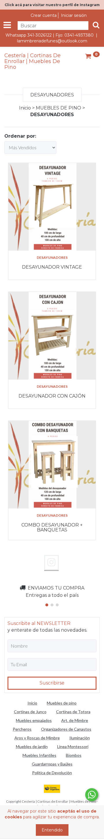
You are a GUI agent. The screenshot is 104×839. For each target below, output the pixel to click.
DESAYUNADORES (52, 257)
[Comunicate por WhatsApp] (91, 794)
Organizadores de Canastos (66, 729)
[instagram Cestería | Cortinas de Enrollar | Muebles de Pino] (51, 562)
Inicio (25, 108)
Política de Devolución (52, 772)
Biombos (73, 755)
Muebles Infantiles (39, 755)
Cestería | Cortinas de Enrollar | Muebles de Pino (32, 61)
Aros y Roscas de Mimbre (37, 737)
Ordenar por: (20, 136)
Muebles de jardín (32, 746)
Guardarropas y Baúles (52, 763)
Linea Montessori (72, 746)
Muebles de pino (62, 702)
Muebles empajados (34, 720)
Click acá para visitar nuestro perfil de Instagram (52, 5)
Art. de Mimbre (74, 720)
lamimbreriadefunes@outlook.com (52, 41)
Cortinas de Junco (30, 711)
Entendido (52, 830)
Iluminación (79, 737)
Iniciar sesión (74, 15)
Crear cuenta (44, 15)
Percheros (22, 729)
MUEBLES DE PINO (58, 108)
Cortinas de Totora (73, 711)
